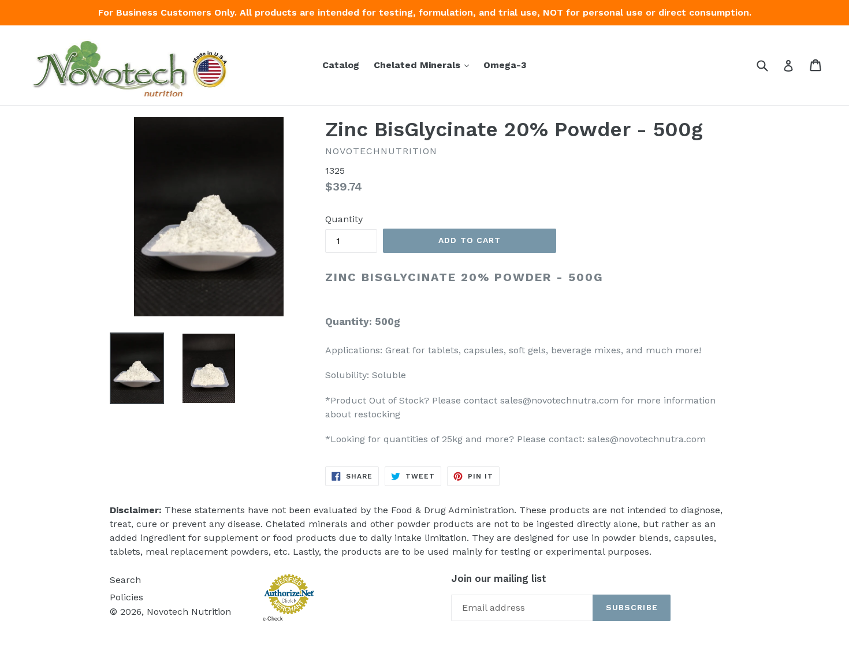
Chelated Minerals (424, 64)
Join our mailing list (498, 578)
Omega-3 (505, 64)
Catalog (340, 64)
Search (125, 579)
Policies (126, 597)
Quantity (344, 219)
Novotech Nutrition (189, 611)
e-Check (273, 619)
